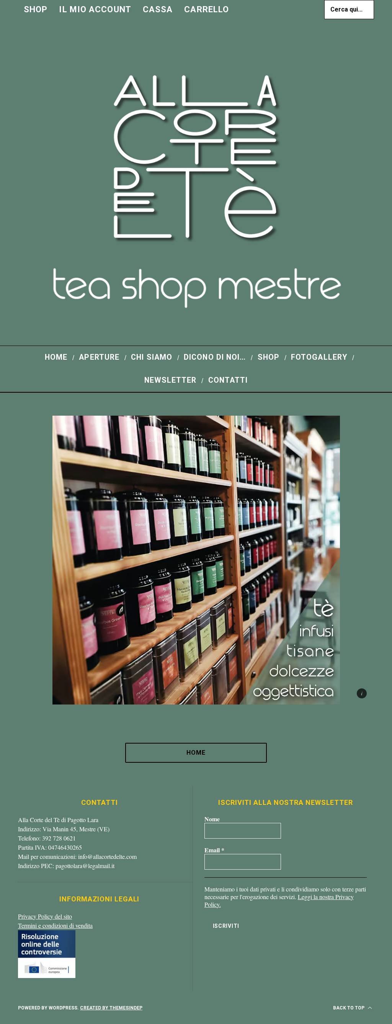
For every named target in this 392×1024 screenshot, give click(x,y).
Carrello (206, 9)
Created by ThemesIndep (111, 1008)
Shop (35, 9)
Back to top (349, 1008)
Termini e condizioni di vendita (55, 925)
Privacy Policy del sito (45, 916)
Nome (212, 819)
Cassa (158, 9)
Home (195, 752)
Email (214, 850)
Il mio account (95, 9)
